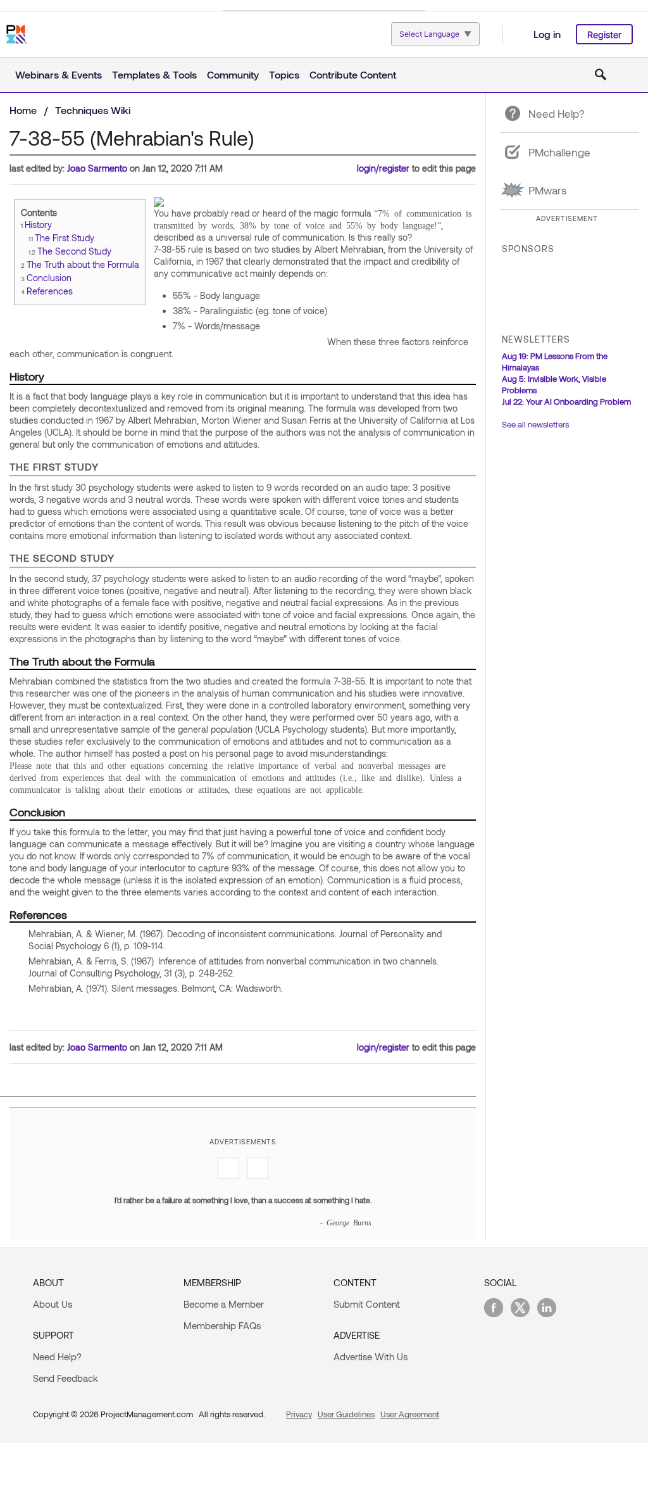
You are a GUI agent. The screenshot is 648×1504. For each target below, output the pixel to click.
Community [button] (233, 74)
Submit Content (366, 1304)
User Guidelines (346, 1414)
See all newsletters (535, 424)
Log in (547, 34)
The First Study (64, 237)
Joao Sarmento (97, 168)
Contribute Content (352, 74)
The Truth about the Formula (83, 264)
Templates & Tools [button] (154, 74)
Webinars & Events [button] (58, 74)
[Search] (600, 75)
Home (23, 110)
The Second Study (74, 251)
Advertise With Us (370, 1356)
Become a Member (224, 1304)
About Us (52, 1304)
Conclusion (49, 277)
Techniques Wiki (92, 110)
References (50, 291)
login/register (383, 168)
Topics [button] (284, 74)
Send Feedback (65, 1378)
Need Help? (57, 1356)
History (38, 224)
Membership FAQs (222, 1325)
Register (604, 34)
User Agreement (409, 1414)
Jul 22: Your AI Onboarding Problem (566, 401)
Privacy (299, 1414)
